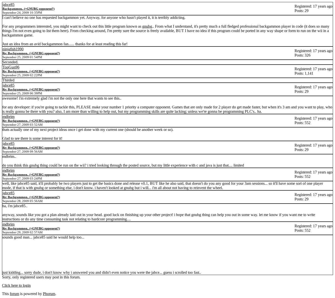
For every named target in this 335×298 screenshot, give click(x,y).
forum (14, 294)
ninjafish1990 (13, 49)
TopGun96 (10, 67)
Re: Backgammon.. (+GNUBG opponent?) (31, 53)
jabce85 (8, 4)
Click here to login (16, 285)
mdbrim (8, 117)
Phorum (49, 294)
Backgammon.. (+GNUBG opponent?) (28, 9)
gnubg (147, 26)
